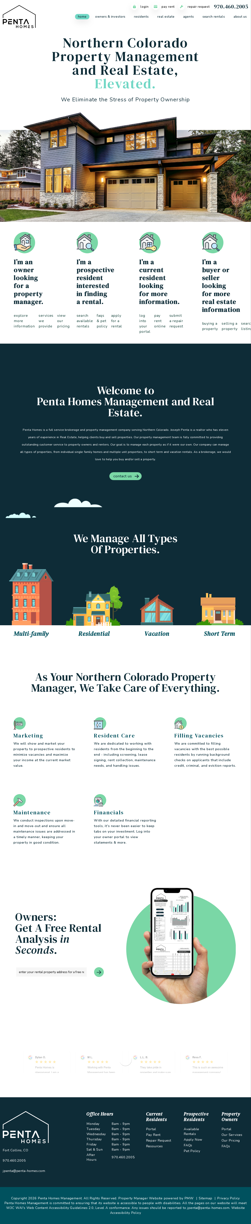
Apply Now (193, 1139)
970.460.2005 (231, 6)
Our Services (232, 1135)
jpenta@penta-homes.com (24, 1171)
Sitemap (205, 1198)
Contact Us (122, 476)
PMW (189, 1198)
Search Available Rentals (85, 321)
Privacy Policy (228, 1198)
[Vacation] (157, 609)
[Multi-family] (31, 594)
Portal (151, 1129)
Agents (188, 17)
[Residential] (94, 605)
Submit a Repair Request (176, 321)
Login (143, 7)
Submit (99, 972)
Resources (154, 1146)
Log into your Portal (144, 323)
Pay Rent (168, 7)
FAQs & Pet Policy (102, 321)
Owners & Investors (110, 17)
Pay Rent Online (160, 321)
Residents (141, 17)
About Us (240, 17)
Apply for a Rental (116, 321)
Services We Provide (46, 321)
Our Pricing (231, 1140)
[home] (19, 16)
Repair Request (198, 7)
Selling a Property (229, 326)
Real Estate (165, 17)
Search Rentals (213, 17)
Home (82, 17)
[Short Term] (219, 609)
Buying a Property (210, 326)
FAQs (188, 1145)
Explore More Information (24, 321)
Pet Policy (192, 1151)
